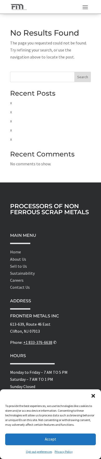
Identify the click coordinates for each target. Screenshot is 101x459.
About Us (18, 259)
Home (15, 251)
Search (82, 77)
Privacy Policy (64, 452)
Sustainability (22, 273)
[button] (93, 395)
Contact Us (20, 287)
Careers (17, 280)
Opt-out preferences (39, 452)
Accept (50, 439)
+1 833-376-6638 (37, 342)
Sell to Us (18, 266)
